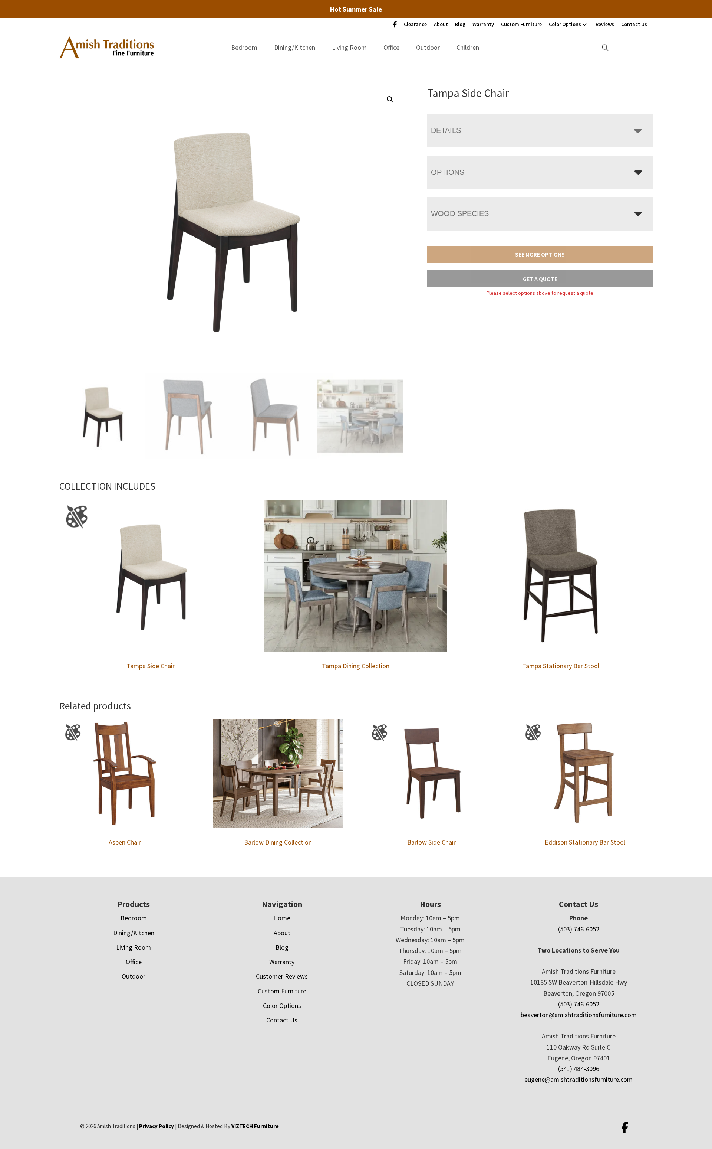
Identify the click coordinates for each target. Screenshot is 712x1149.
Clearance (415, 24)
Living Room (349, 47)
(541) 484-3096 (578, 1068)
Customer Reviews (282, 976)
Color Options (565, 24)
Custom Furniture (521, 24)
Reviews (605, 24)
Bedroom (244, 47)
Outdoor (428, 47)
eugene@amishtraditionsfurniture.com (578, 1079)
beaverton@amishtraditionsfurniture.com (579, 1015)
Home (281, 918)
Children (467, 47)
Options (447, 172)
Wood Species (460, 213)
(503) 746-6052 (578, 929)
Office (391, 47)
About (441, 24)
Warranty (483, 24)
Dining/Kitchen (294, 47)
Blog (460, 24)
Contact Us (634, 24)
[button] (390, 99)
